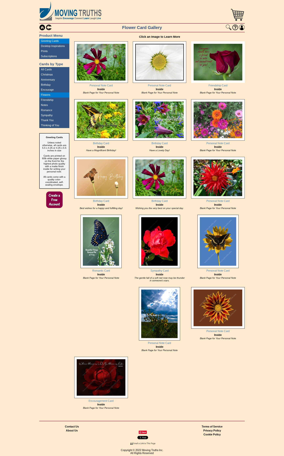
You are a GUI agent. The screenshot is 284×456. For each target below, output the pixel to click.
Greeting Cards (50, 41)
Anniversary (48, 79)
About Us (72, 430)
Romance (46, 110)
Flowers (45, 94)
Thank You (47, 120)
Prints (44, 51)
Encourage (47, 89)
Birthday (46, 84)
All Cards (46, 69)
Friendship (47, 100)
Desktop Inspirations (53, 46)
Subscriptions (49, 56)
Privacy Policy (212, 430)
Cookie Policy (212, 434)
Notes (44, 105)
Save (144, 432)
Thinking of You (50, 125)
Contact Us (72, 426)
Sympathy (47, 115)
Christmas (47, 74)
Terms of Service (212, 426)
